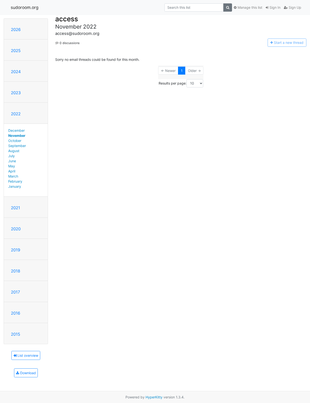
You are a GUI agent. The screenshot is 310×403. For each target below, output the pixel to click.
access (66, 19)
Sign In (274, 7)
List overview (27, 355)
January (14, 186)
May (11, 166)
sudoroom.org (25, 7)
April (11, 171)
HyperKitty (154, 397)
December (16, 130)
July (11, 156)
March (13, 176)
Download (27, 373)
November (16, 135)
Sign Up (294, 7)
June (12, 161)
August (13, 151)
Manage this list (249, 7)
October (14, 141)
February (15, 181)
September (17, 146)
